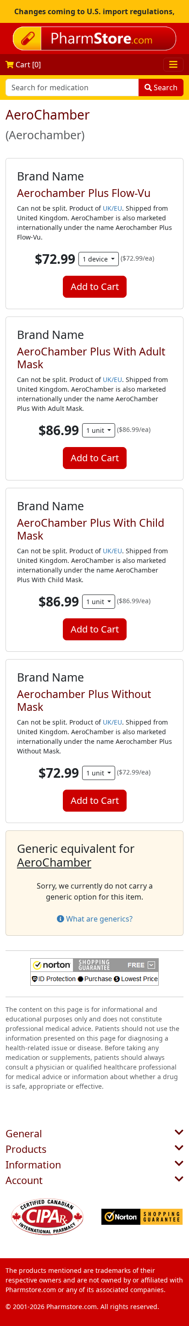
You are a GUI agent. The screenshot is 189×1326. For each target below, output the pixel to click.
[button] (94, 972)
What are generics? (98, 919)
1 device (96, 259)
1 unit (96, 430)
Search (165, 87)
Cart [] (27, 65)
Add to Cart (95, 286)
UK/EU (112, 208)
